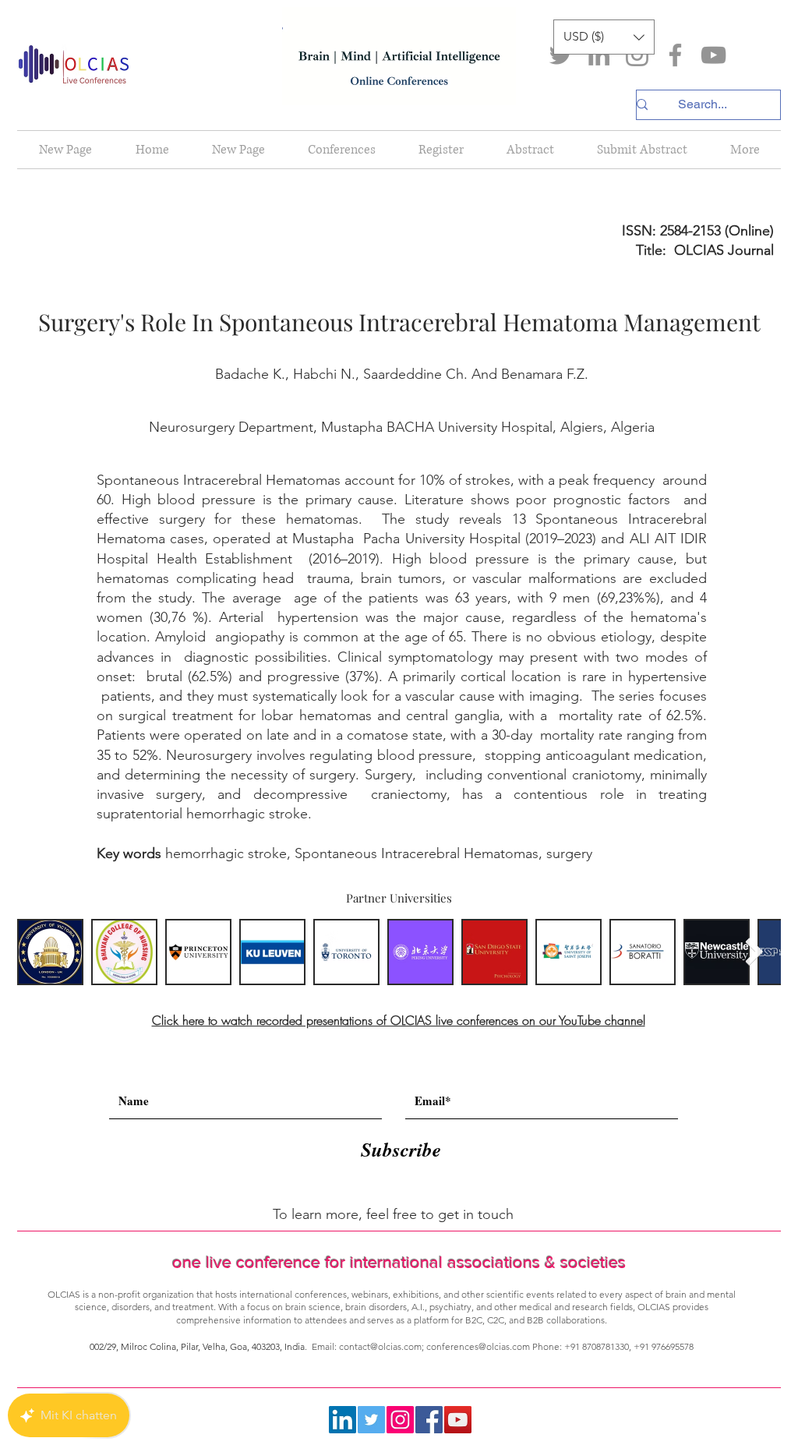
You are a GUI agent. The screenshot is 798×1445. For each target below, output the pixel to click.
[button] (604, 37)
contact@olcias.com (380, 1346)
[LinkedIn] (599, 55)
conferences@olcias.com (478, 1346)
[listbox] (604, 37)
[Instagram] (637, 55)
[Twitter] (561, 55)
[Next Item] (754, 952)
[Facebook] (675, 55)
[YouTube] (713, 55)
